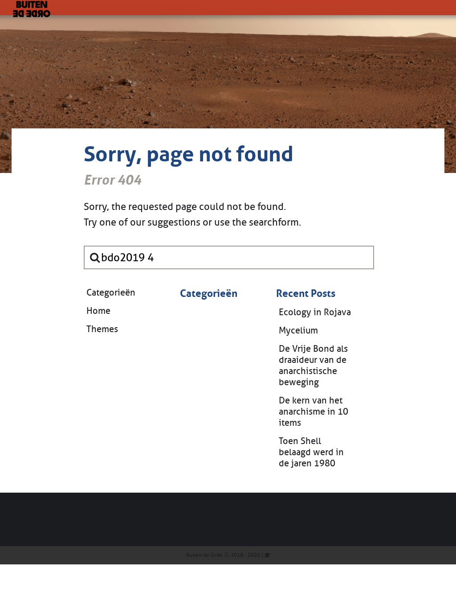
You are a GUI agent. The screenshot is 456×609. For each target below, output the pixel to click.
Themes (102, 329)
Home (98, 311)
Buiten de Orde (204, 555)
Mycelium (298, 330)
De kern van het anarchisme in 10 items (313, 411)
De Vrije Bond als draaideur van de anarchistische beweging (313, 365)
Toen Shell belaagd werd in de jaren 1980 (311, 452)
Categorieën (110, 292)
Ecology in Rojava (315, 312)
